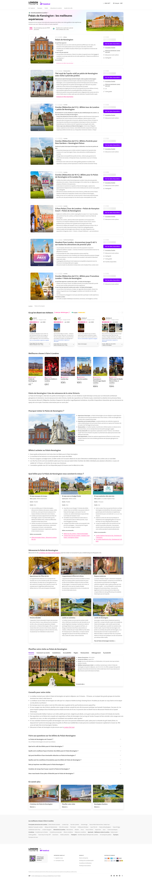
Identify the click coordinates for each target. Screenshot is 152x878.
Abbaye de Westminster (51, 851)
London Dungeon (46, 853)
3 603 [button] (60, 138)
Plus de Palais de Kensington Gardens (104, 665)
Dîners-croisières (68, 856)
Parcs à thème (89, 853)
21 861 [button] (60, 206)
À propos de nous (33, 861)
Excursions (55, 859)
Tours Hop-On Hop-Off (44, 859)
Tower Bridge (116, 851)
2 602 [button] (60, 104)
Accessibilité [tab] (67, 677)
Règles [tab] (76, 677)
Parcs (82, 853)
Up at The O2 (93, 851)
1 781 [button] (60, 37)
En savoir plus (31, 323)
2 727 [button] (60, 172)
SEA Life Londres (63, 851)
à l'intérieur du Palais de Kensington (49, 577)
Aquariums (98, 853)
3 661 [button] (60, 273)
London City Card (69, 751)
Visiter (46, 8)
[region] (41, 49)
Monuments (69, 853)
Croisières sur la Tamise (41, 856)
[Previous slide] (32, 49)
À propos (39, 8)
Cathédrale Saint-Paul (34, 853)
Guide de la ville (68, 8)
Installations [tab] (56, 677)
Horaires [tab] (31, 677)
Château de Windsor (83, 851)
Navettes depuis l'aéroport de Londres (88, 859)
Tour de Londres (74, 848)
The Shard (73, 851)
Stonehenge (84, 848)
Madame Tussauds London (35, 851)
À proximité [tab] (107, 677)
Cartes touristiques (112, 853)
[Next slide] (51, 49)
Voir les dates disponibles (112, 43)
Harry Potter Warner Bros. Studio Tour (99, 848)
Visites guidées (32, 859)
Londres (30, 330)
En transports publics (105, 859)
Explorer (32, 8)
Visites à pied (114, 856)
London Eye (65, 848)
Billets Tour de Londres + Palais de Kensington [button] (76, 557)
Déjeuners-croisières (80, 856)
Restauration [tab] (85, 677)
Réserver (32, 831)
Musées (77, 853)
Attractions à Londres (56, 8)
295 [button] (60, 239)
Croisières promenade (56, 856)
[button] (33, 352)
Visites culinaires (64, 859)
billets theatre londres (54, 848)
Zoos (104, 853)
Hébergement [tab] (96, 677)
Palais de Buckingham (105, 851)
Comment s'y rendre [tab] (43, 677)
